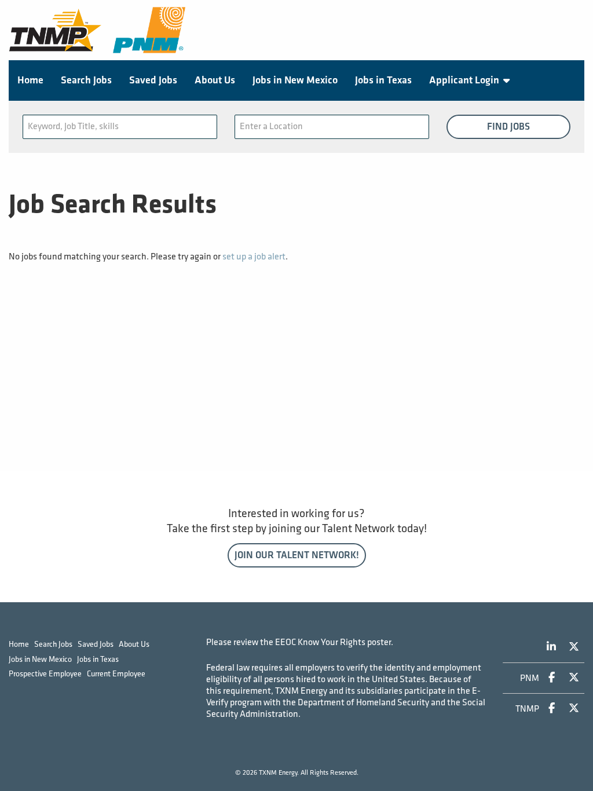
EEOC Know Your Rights (320, 642)
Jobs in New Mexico (295, 80)
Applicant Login (464, 80)
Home (30, 80)
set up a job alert (253, 256)
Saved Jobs (153, 80)
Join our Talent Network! (297, 555)
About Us (215, 80)
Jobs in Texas (383, 80)
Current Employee (116, 674)
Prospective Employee (45, 674)
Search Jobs (86, 80)
